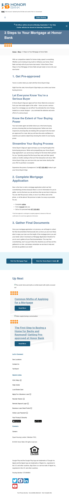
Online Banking (41, 17)
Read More (22, 308)
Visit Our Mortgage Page (18, 261)
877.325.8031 (35, 209)
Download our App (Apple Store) (23, 421)
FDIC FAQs (22, 380)
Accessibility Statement (35, 493)
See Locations (16, 359)
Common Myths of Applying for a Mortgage (31, 301)
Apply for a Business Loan (27, 394)
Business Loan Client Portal (27, 408)
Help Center (16, 385)
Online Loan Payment (25, 413)
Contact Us (15, 364)
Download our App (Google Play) (45, 421)
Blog (19, 52)
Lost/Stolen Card (17, 389)
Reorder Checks (23, 399)
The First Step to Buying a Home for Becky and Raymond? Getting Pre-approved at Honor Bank (30, 333)
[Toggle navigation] (5, 17)
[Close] (66, 26)
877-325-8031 (43, 167)
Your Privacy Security (22, 493)
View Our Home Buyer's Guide (46, 261)
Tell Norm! (15, 369)
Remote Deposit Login (25, 403)
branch (22, 207)
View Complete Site (47, 493)
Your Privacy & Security (19, 417)
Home (14, 52)
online (24, 204)
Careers (14, 431)
